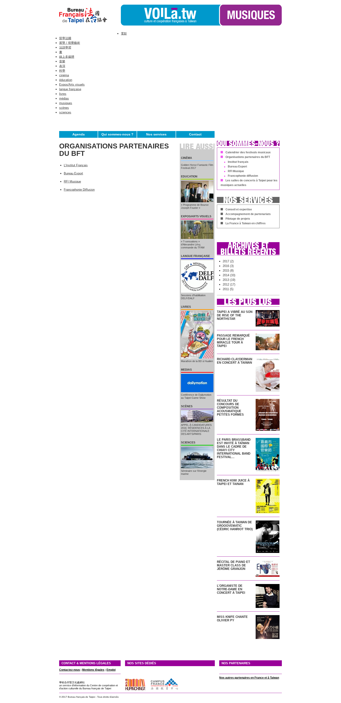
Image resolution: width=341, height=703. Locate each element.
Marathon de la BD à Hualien (197, 361)
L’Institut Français (76, 165)
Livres (186, 306)
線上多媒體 (66, 56)
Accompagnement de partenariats (248, 214)
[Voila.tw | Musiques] (250, 24)
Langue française (195, 256)
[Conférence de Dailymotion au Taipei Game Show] (197, 383)
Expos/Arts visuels (72, 84)
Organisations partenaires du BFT (247, 157)
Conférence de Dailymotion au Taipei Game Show (196, 396)
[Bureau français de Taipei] (90, 24)
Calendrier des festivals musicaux (248, 152)
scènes (64, 107)
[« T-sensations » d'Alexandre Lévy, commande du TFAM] (197, 230)
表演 (62, 66)
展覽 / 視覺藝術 (69, 43)
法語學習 (65, 47)
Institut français (238, 162)
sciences (65, 112)
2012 (226, 284)
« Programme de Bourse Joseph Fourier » (195, 206)
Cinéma (186, 158)
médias (64, 98)
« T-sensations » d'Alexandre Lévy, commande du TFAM (192, 244)
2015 (226, 270)
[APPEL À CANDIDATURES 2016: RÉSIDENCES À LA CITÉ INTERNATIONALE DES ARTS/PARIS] (197, 416)
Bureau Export (73, 173)
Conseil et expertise (238, 209)
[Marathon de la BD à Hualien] (197, 335)
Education (189, 176)
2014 (226, 275)
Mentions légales (93, 669)
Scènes (187, 406)
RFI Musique (72, 181)
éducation (65, 80)
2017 (226, 261)
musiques (65, 103)
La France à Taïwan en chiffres (245, 223)
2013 (226, 280)
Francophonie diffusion (243, 175)
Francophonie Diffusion (79, 189)
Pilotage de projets (237, 218)
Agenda (78, 134)
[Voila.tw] (170, 15)
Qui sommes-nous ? (117, 134)
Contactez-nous (69, 669)
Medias (186, 369)
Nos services (156, 134)
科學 (62, 70)
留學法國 (65, 38)
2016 (226, 266)
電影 (124, 33)
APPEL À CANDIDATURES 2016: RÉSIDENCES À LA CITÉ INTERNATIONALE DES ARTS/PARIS (196, 429)
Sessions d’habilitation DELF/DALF (193, 297)
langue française (70, 89)
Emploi (111, 669)
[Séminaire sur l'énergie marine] (197, 457)
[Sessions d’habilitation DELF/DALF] (197, 276)
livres (62, 94)
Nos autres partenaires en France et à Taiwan (249, 677)
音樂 (62, 61)
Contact (195, 134)
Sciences (188, 442)
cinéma (64, 75)
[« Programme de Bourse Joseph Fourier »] (197, 191)
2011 (226, 289)
